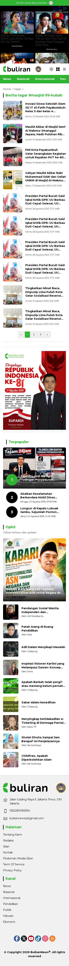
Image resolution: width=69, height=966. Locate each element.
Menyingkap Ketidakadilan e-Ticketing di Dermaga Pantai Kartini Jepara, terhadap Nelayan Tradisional (42, 721)
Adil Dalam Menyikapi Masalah (43, 647)
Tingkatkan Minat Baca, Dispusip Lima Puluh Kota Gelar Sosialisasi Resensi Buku (43, 293)
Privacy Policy (12, 870)
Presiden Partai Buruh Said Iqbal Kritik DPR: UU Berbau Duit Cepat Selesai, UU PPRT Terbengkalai (45, 201)
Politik (7, 910)
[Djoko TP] (10, 722)
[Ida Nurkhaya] (10, 741)
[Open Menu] (58, 69)
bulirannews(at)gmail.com (27, 818)
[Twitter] (24, 938)
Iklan (6, 846)
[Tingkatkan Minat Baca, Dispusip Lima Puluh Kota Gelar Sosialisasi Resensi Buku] (12, 295)
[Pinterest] (31, 938)
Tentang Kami (12, 834)
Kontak (8, 852)
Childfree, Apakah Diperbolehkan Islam (36, 757)
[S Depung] (10, 649)
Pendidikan (10, 904)
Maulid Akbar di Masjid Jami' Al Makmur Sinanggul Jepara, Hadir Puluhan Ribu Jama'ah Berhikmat (45, 132)
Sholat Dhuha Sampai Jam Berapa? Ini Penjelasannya (40, 739)
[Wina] (10, 667)
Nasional (8, 892)
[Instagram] (45, 938)
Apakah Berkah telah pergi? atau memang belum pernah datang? (42, 684)
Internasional (11, 898)
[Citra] (10, 630)
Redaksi (8, 840)
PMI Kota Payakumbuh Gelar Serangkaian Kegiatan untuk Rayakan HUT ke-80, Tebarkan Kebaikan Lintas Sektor (45, 157)
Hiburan (8, 916)
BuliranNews (39, 952)
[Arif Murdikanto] (10, 612)
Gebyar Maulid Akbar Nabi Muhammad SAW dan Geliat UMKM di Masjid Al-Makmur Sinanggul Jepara (45, 178)
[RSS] (52, 938)
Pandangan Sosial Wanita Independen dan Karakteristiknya (40, 610)
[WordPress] (38, 938)
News (7, 886)
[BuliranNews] (22, 69)
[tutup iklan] (51, 3)
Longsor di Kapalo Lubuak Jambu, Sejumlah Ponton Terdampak (39, 510)
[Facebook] (17, 938)
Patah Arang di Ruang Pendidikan (37, 628)
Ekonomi (9, 922)
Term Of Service (14, 864)
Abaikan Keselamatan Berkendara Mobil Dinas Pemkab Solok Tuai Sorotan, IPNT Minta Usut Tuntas (41, 496)
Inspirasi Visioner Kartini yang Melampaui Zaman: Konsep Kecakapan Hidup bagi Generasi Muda (42, 665)
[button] (51, 69)
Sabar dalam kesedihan (38, 702)
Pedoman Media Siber (18, 858)
